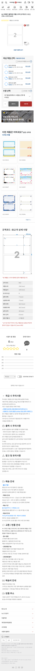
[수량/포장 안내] (31, 91)
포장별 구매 (26, 91)
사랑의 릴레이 (5, 632)
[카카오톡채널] (22, 667)
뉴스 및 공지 (5, 613)
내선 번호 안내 (16, 640)
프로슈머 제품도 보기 (24, 61)
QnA (9, 640)
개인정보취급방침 (7, 622)
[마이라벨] (25, 2)
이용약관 (4, 618)
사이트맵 (4, 627)
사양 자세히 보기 (18, 50)
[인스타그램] (16, 667)
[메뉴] (2, 2)
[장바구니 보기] (33, 2)
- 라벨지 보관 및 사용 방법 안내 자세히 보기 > (15, 409)
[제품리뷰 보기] (5, 20)
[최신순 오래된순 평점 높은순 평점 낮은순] (10, 376)
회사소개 (4, 609)
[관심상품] (5, 104)
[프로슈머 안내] (31, 61)
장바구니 (13, 104)
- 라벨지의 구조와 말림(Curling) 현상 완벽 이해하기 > (17, 411)
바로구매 (26, 104)
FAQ (4, 640)
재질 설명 (27, 66)
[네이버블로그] (19, 667)
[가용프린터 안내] (20, 58)
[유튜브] (13, 667)
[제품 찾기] (6, 2)
